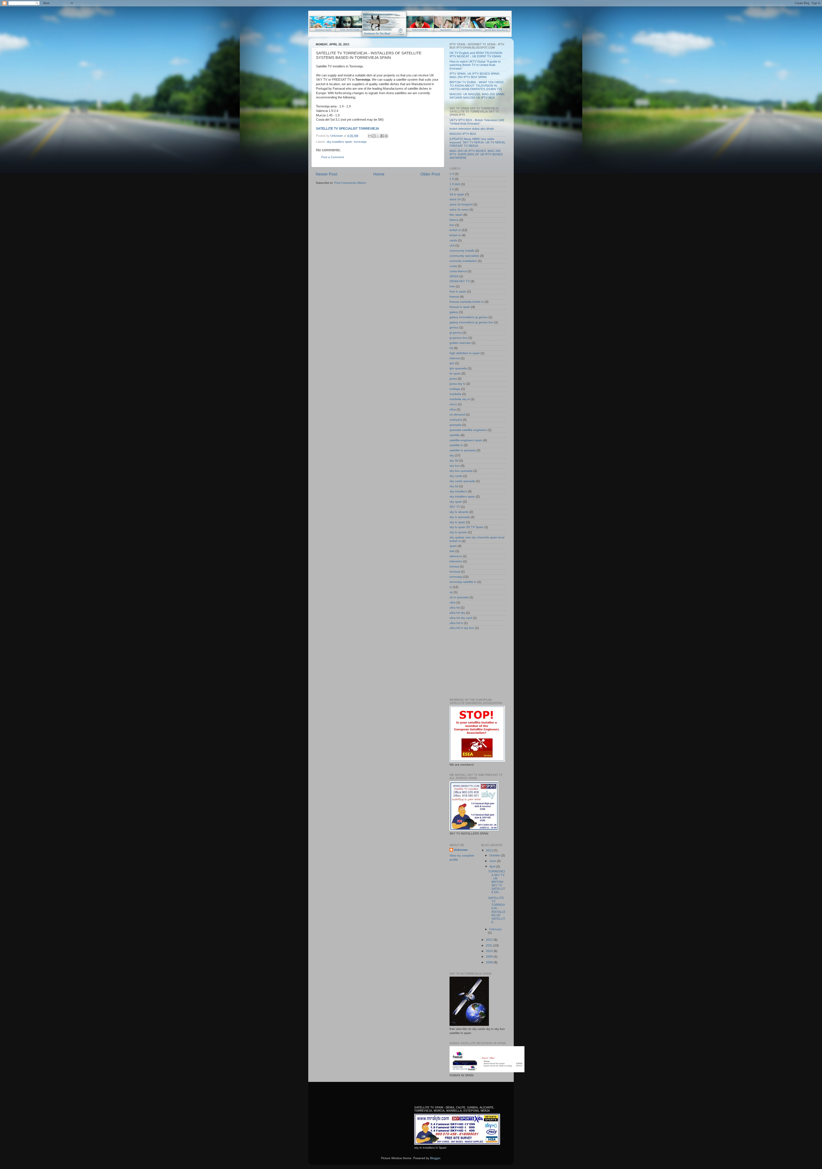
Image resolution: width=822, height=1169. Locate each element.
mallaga (455, 389)
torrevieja (360, 141)
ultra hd (455, 607)
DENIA (454, 276)
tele (452, 551)
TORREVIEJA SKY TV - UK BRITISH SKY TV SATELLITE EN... (496, 882)
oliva (453, 409)
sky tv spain (457, 522)
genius (454, 327)
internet (455, 358)
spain (453, 546)
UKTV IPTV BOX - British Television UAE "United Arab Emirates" (477, 122)
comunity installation (463, 261)
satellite (455, 435)
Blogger (435, 1158)
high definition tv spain (465, 353)
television (456, 561)
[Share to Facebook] (382, 136)
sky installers (458, 491)
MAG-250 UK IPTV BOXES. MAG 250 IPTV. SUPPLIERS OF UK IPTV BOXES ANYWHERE (476, 154)
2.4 (452, 189)
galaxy (454, 312)
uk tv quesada (459, 597)
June (493, 861)
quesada (455, 424)
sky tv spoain (458, 532)
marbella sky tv (460, 399)
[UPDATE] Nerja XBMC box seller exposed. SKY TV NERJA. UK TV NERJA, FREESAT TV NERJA (478, 142)
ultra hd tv (456, 623)
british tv (455, 230)
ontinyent (456, 419)
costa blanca (458, 271)
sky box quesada (461, 470)
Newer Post (326, 174)
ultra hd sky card (461, 617)
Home (378, 174)
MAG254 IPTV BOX (463, 133)
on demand (457, 414)
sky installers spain (339, 141)
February (495, 929)
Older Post (430, 174)
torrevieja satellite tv (463, 582)
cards (453, 240)
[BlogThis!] (374, 136)
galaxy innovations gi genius (469, 317)
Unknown (461, 849)
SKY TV (455, 506)
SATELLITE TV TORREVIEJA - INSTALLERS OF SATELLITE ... (496, 910)
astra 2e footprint (461, 204)
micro (453, 404)
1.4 (452, 173)
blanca (454, 219)
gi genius (456, 332)
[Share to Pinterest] (386, 136)
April (492, 866)
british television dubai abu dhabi (472, 128)
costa (453, 266)
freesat (454, 296)
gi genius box (459, 337)
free (452, 286)
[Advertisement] (482, 664)
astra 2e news (459, 209)
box (452, 225)
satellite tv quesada (463, 450)
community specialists (464, 255)
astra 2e (455, 199)
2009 (490, 956)
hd (451, 348)
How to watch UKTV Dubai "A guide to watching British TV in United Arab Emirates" (475, 65)
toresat (454, 566)
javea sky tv (457, 383)
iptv (452, 363)
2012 (490, 939)
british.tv (455, 235)
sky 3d (454, 460)
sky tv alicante (459, 512)
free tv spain (458, 291)
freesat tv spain (460, 307)
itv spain (455, 373)
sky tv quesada (460, 517)
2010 (490, 951)
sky (452, 455)
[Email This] (370, 136)
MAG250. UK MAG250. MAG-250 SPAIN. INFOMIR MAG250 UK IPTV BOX (477, 96)
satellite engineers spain (466, 440)
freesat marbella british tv (467, 301)
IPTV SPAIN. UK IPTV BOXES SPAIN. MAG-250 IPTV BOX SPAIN (475, 75)
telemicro (456, 556)
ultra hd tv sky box (462, 628)
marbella (455, 394)
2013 (490, 850)
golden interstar (460, 343)
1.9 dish (455, 184)
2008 (490, 962)
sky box (455, 465)
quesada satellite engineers (468, 430)
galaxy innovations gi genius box (471, 322)
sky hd (454, 486)
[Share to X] (378, 136)
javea (453, 378)
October (495, 855)
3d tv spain (457, 194)
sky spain (456, 501)
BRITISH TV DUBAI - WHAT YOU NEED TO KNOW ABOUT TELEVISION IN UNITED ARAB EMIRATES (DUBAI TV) (476, 86)
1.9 (452, 179)
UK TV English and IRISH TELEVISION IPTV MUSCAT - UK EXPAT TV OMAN (476, 54)
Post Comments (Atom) (350, 182)
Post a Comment (332, 157)
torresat (455, 571)
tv (451, 587)
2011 (489, 945)
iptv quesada (458, 368)
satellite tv (456, 445)
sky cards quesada (462, 481)
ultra (453, 602)
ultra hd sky (457, 612)
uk (451, 592)
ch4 (452, 245)
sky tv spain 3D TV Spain (466, 527)
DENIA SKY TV (460, 281)
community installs (462, 250)
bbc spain (456, 214)
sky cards (456, 476)
